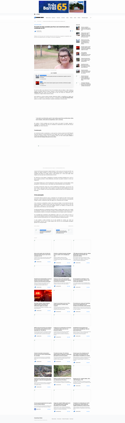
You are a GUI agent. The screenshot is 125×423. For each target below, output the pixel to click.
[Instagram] (37, 14)
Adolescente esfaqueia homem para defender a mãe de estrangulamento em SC (42, 380)
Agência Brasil (39, 409)
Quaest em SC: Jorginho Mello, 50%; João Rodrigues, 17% (81, 379)
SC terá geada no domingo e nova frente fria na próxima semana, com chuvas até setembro (81, 280)
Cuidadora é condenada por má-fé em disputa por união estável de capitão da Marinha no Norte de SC (81, 404)
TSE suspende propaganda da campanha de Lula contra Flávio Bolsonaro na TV (86, 54)
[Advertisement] (53, 40)
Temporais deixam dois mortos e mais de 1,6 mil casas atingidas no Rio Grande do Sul (85, 60)
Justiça (35, 24)
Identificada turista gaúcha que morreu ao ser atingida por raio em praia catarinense (85, 66)
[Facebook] (34, 14)
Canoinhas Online (39, 261)
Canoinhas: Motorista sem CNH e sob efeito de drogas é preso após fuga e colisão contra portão (86, 84)
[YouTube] (38, 14)
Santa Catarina (39, 21)
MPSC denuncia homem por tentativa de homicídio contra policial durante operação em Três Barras (42, 329)
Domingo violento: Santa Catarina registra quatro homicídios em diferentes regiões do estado (55, 83)
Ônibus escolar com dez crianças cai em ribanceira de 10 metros (62, 379)
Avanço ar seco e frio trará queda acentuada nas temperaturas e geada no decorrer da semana (55, 76)
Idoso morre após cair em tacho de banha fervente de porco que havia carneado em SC (42, 254)
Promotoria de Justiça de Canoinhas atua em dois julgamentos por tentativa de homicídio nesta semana (81, 304)
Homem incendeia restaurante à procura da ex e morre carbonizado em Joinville (85, 72)
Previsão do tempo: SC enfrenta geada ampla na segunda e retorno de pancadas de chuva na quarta (62, 354)
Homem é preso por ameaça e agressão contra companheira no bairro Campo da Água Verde (85, 77)
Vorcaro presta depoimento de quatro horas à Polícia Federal (43, 403)
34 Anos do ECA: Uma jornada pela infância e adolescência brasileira (45, 231)
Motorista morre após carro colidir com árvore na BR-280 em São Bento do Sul (61, 231)
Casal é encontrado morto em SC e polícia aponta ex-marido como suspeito (62, 304)
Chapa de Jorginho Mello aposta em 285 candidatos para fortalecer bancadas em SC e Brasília (62, 404)
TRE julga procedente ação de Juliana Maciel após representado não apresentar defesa (82, 254)
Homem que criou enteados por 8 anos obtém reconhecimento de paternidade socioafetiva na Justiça (81, 354)
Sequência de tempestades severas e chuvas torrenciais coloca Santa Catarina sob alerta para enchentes (43, 280)
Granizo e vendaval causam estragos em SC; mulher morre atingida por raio (86, 29)
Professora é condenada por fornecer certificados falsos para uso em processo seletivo (62, 329)
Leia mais (49, 261)
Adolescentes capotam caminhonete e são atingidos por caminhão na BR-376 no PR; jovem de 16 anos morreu (85, 34)
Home (35, 21)
